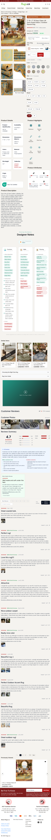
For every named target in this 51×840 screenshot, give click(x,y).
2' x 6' (29, 102)
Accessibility (28, 826)
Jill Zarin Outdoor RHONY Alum (17, 165)
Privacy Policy (29, 794)
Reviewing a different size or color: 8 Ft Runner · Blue (12, 742)
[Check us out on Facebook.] (38, 822)
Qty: (29, 54)
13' (44, 96)
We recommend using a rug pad (43, 44)
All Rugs (3, 8)
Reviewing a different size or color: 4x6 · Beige (11, 600)
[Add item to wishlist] (29, 345)
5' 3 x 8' (30, 85)
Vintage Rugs (21, 11)
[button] (23, 18)
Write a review (42, 27)
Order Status (28, 821)
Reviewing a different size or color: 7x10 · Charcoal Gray (11, 492)
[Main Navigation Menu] (1, 4)
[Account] (45, 4)
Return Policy (28, 824)
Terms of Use (4, 823)
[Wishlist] (47, 4)
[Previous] (2, 355)
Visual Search (45, 8)
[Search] (4, 4)
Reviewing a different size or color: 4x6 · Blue (11, 690)
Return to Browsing (6, 11)
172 (30, 755)
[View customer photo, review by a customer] (6, 424)
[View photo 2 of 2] (8, 621)
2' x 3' (29, 81)
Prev (17, 755)
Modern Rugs (21, 8)
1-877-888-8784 (5, 0)
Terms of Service (44, 795)
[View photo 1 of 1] (3, 521)
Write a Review (46, 502)
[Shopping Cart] (49, 4)
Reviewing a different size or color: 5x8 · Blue (11, 641)
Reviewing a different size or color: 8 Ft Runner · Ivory (13, 517)
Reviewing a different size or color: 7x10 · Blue (11, 666)
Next (34, 755)
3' (28, 96)
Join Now (46, 790)
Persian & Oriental (11, 8)
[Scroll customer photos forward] (48, 424)
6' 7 (33, 96)
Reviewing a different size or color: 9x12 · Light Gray (12, 546)
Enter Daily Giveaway (18, 819)
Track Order (47, 0)
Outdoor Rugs (29, 8)
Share (40, 59)
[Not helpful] (49, 525)
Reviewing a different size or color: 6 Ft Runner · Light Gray (14, 721)
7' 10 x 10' (30, 89)
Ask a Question (31, 59)
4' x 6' (43, 81)
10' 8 (39, 96)
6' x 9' (36, 85)
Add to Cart (40, 55)
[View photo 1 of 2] (3, 621)
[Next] (47, 355)
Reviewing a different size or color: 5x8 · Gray (11, 567)
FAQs (27, 822)
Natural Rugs (37, 8)
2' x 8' (36, 102)
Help (42, 0)
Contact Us (28, 819)
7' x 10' (43, 85)
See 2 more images (19, 92)
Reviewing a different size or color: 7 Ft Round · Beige (13, 617)
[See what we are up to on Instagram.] (41, 822)
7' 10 (29, 115)
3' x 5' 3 (36, 81)
